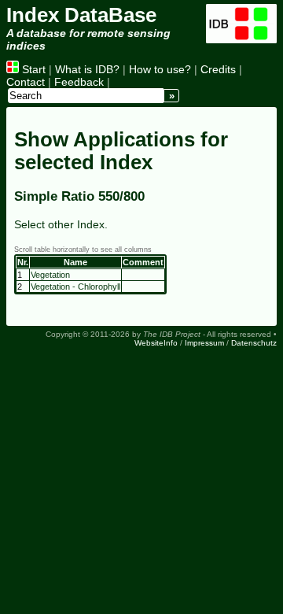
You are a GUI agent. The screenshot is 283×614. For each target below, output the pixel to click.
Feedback (79, 82)
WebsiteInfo (156, 342)
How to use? (160, 69)
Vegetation (50, 274)
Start (32, 69)
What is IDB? (87, 69)
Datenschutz (254, 342)
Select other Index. (61, 224)
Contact (25, 82)
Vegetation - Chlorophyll (75, 286)
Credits (218, 69)
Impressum (204, 342)
